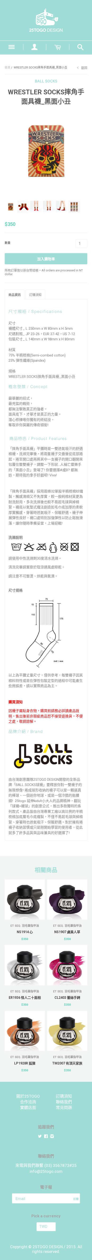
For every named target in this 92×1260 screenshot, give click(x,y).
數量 (7, 243)
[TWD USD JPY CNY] (46, 1226)
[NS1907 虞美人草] (67, 899)
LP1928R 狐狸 (24, 1063)
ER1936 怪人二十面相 (25, 998)
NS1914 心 (25, 932)
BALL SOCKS (46, 81)
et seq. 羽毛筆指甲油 (24, 925)
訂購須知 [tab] (35, 295)
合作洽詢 (28, 1102)
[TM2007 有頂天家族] (67, 1031)
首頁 (7, 67)
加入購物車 (46, 259)
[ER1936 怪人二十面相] (25, 965)
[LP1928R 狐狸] (25, 1031)
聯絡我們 (64, 1102)
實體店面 (28, 1107)
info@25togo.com (46, 1171)
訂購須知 (64, 1096)
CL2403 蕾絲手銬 (67, 998)
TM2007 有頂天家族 (67, 1063)
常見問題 (64, 1107)
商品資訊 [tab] (14, 295)
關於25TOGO (28, 1096)
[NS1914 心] (25, 899)
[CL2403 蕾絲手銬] (67, 965)
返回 (84, 67)
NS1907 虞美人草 (67, 932)
